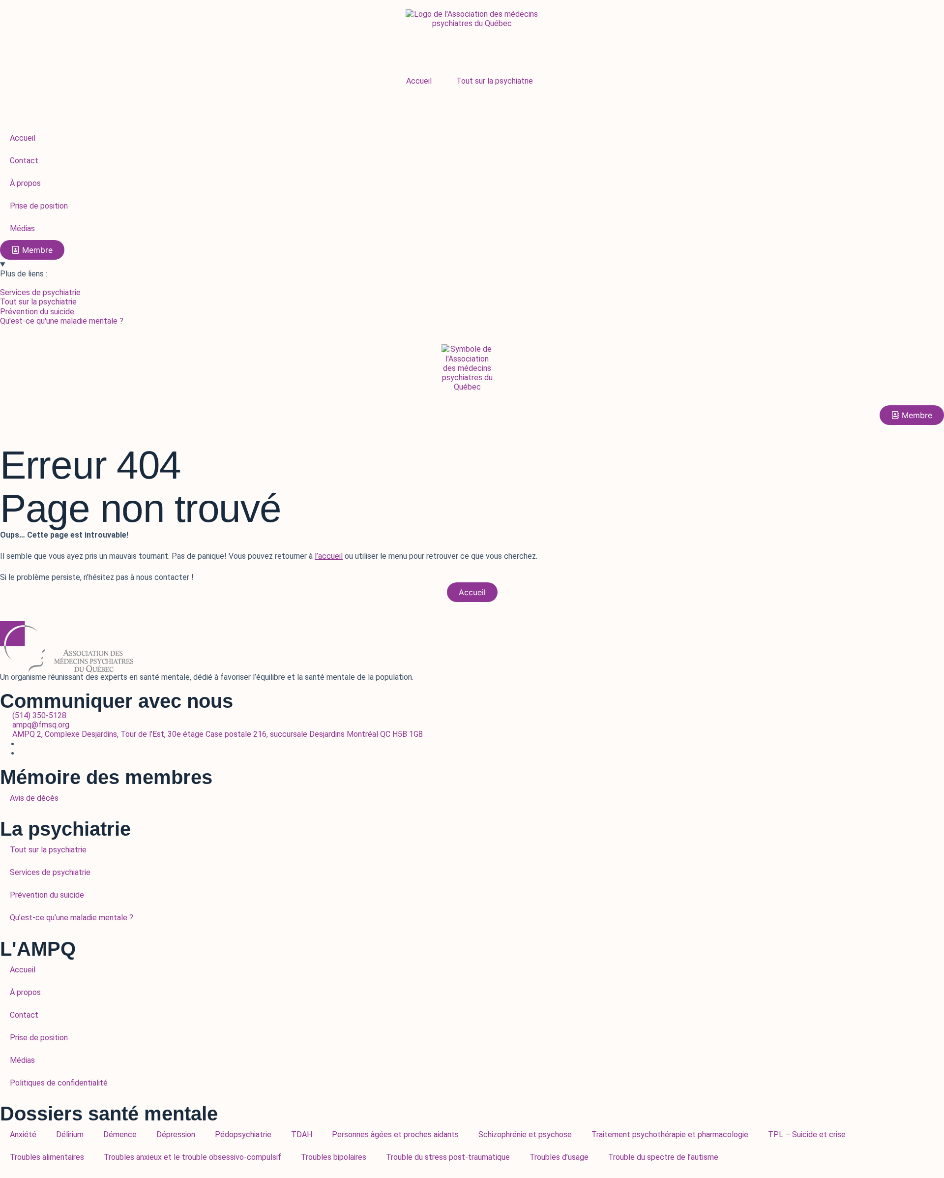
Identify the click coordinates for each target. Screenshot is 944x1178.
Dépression (175, 1134)
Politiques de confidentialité (59, 1082)
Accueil (419, 81)
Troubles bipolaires (333, 1157)
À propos (25, 992)
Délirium (70, 1134)
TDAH (301, 1134)
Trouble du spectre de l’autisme (663, 1157)
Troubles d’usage (559, 1157)
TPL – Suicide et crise (807, 1134)
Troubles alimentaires (47, 1157)
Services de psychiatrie (50, 872)
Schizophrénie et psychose (525, 1134)
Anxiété (23, 1134)
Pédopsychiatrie (243, 1134)
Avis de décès (34, 798)
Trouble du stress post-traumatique (448, 1157)
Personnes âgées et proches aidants (395, 1134)
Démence (120, 1134)
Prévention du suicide (47, 895)
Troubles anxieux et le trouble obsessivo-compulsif (192, 1157)
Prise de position (39, 1037)
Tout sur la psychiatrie (494, 81)
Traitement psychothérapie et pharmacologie (669, 1134)
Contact (24, 1015)
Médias (22, 1060)
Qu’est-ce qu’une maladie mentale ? (71, 917)
